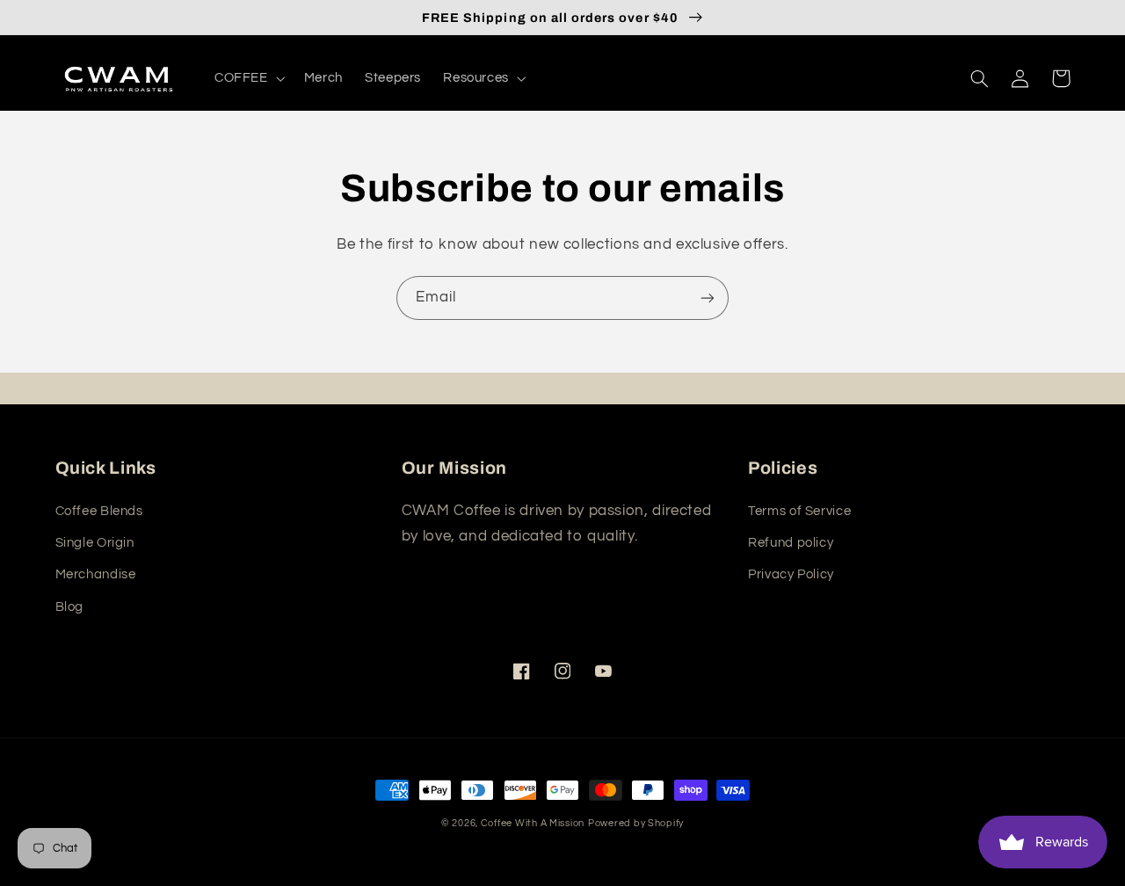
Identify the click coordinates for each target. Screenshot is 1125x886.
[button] (248, 78)
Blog (69, 607)
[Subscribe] (707, 297)
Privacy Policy (791, 574)
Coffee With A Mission (532, 823)
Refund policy (790, 542)
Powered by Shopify (636, 823)
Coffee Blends (99, 511)
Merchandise (95, 574)
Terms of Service (799, 511)
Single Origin (94, 542)
